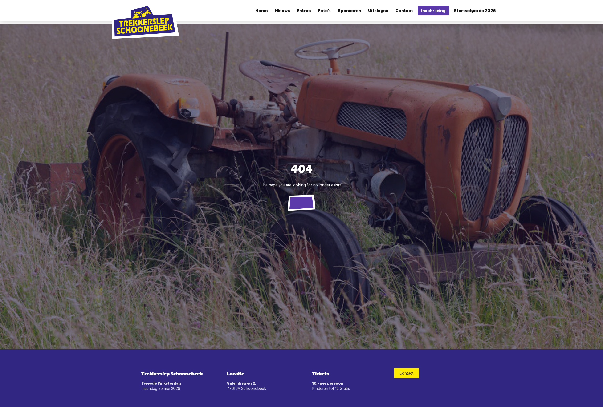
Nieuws (282, 11)
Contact (404, 11)
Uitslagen (378, 11)
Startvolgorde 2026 (475, 11)
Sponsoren (349, 11)
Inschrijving (433, 11)
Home (261, 11)
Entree (304, 11)
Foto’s (324, 11)
